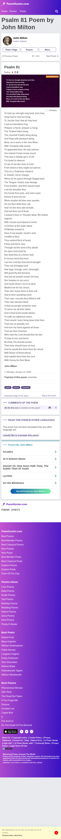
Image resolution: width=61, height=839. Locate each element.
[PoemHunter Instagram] (31, 731)
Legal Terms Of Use (18, 746)
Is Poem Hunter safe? (24, 743)
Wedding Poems (9, 607)
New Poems (7, 549)
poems (16, 388)
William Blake (8, 666)
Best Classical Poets (11, 561)
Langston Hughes (10, 654)
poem (8, 388)
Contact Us (18, 740)
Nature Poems (8, 611)
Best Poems (7, 536)
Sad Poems (7, 599)
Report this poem (49, 396)
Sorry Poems (7, 616)
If (2, 717)
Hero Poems (7, 620)
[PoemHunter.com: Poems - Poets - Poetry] (15, 3)
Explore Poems (9, 565)
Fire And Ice (7, 721)
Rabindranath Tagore (12, 670)
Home (4, 11)
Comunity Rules (43, 743)
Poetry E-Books (9, 624)
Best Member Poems (11, 540)
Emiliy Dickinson (9, 658)
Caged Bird (7, 712)
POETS (16, 510)
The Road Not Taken (11, 696)
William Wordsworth (11, 674)
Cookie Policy (35, 738)
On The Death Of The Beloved (16, 725)
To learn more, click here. (12, 835)
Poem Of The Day (10, 573)
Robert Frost (7, 637)
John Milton (20, 38)
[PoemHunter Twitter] (26, 731)
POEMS (5, 510)
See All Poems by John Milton (30, 491)
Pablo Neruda (8, 650)
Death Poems (8, 595)
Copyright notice (19, 738)
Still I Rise (6, 692)
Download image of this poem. (16, 396)
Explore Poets (8, 569)
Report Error (36, 740)
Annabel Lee (7, 708)
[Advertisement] (30, 807)
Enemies (25, 388)
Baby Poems (7, 591)
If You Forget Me (9, 700)
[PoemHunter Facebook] (21, 731)
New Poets (6, 553)
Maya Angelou (8, 641)
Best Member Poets (11, 557)
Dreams (5, 704)
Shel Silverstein (9, 662)
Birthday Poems (9, 603)
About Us (6, 738)
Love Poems (7, 587)
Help (27, 740)
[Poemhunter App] (11, 731)
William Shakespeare (12, 645)
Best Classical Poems (12, 544)
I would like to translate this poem (21, 435)
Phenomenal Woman (12, 688)
